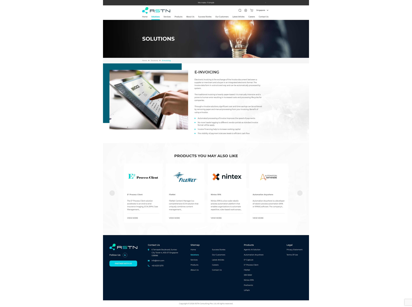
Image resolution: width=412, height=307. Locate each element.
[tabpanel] (135, 193)
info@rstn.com (158, 261)
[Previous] (146, 2)
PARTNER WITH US (123, 263)
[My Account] (245, 10)
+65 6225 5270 (158, 266)
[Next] (265, 2)
